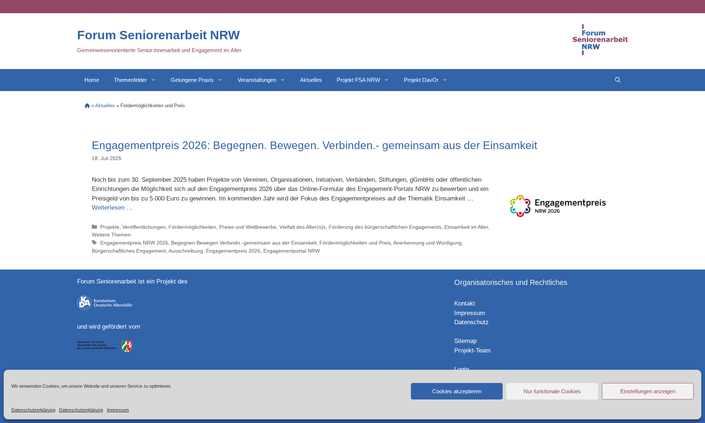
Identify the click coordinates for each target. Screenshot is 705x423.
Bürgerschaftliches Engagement (129, 251)
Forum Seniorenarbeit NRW (158, 35)
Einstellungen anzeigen (647, 391)
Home (91, 80)
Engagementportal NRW (291, 251)
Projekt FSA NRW (358, 80)
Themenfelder (130, 80)
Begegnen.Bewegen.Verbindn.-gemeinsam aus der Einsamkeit (244, 243)
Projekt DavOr (421, 80)
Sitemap (465, 340)
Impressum (118, 410)
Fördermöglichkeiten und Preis (355, 243)
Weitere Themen (111, 235)
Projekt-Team (472, 350)
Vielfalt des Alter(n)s (302, 227)
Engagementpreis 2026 (233, 251)
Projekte (109, 227)
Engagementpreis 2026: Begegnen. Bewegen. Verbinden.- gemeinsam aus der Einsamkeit (314, 145)
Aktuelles (311, 80)
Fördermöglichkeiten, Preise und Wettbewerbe (222, 227)
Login (461, 369)
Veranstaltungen (257, 80)
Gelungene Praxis (192, 80)
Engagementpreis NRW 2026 (134, 243)
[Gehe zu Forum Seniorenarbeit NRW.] (87, 105)
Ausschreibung (186, 251)
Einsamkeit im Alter (466, 227)
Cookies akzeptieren (456, 391)
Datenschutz (471, 322)
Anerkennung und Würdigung (427, 243)
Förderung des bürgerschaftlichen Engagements (385, 227)
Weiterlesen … (112, 207)
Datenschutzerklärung (33, 410)
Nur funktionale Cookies (552, 391)
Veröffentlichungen (144, 227)
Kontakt (464, 303)
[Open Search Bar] (618, 80)
